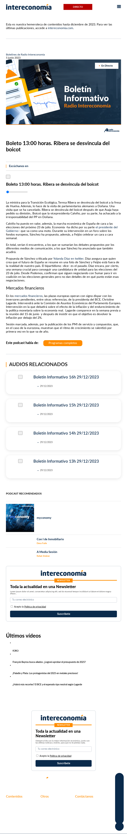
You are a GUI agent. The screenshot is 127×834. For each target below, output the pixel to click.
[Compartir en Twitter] (119, 784)
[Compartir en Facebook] (119, 778)
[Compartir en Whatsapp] (119, 798)
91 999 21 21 (82, 810)
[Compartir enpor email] (119, 805)
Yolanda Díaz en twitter (68, 258)
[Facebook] (89, 780)
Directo (78, 7)
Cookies (45, 820)
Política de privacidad (35, 607)
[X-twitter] (79, 780)
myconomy (12, 803)
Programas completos (63, 343)
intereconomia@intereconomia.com (95, 805)
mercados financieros (29, 296)
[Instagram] (108, 780)
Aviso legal (47, 809)
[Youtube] (99, 780)
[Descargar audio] (7, 196)
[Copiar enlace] (119, 812)
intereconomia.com (60, 28)
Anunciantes (13, 809)
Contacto (46, 803)
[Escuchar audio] (8, 176)
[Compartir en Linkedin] (119, 791)
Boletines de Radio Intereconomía (25, 54)
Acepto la (30, 607)
